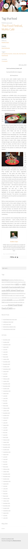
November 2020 (6, 339)
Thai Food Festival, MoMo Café (12, 27)
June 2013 (5, 518)
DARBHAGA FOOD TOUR (8, 322)
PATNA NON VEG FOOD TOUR (9, 329)
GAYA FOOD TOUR (7, 324)
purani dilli (3, 305)
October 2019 (6, 366)
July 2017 (5, 420)
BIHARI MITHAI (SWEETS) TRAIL (9, 326)
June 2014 (5, 488)
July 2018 (5, 396)
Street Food (12, 305)
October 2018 (6, 388)
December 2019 (6, 361)
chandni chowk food (18, 282)
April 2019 (5, 376)
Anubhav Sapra (5, 42)
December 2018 (6, 383)
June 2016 (5, 430)
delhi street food (13, 290)
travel (14, 308)
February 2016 (6, 439)
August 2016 (5, 425)
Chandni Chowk (10, 282)
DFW (20, 293)
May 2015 (5, 461)
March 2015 (5, 466)
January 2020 (6, 359)
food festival (5, 295)
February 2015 (6, 469)
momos (19, 297)
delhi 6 (20, 284)
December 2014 (6, 474)
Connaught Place (9, 284)
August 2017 (5, 417)
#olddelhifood (11, 280)
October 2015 (6, 449)
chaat (3, 282)
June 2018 (5, 398)
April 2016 (5, 435)
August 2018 (5, 393)
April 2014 (5, 493)
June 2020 (5, 352)
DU (22, 293)
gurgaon (14, 295)
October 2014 (6, 479)
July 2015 (5, 456)
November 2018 (6, 386)
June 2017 (5, 422)
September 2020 (6, 344)
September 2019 (6, 369)
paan (23, 302)
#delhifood (5, 280)
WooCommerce (17, 540)
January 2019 (6, 381)
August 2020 (5, 347)
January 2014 (6, 500)
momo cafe (15, 53)
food (24, 293)
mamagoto (15, 297)
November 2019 (6, 364)
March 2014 (5, 496)
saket (6, 305)
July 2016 (5, 427)
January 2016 (6, 442)
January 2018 (6, 410)
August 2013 (5, 513)
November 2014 (6, 476)
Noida (21, 297)
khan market (12, 297)
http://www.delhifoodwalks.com (10, 254)
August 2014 (5, 483)
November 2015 (6, 447)
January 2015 (6, 471)
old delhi (9, 300)
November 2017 (6, 413)
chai (5, 282)
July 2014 (5, 486)
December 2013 (6, 503)
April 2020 (5, 354)
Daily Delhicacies (6, 48)
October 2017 (6, 415)
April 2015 (5, 464)
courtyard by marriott (7, 53)
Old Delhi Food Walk (17, 302)
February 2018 (6, 408)
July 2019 (5, 374)
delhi (17, 284)
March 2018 (5, 405)
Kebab (5, 297)
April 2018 (5, 403)
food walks (10, 295)
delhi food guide (11, 287)
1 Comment (4, 61)
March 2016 (5, 437)
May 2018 (5, 400)
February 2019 (6, 378)
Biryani (23, 280)
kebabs (8, 297)
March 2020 (5, 356)
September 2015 (6, 452)
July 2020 (5, 349)
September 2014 (6, 481)
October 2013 (6, 508)
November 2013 (6, 505)
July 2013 (5, 515)
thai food (21, 53)
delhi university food (13, 293)
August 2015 (5, 454)
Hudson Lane (18, 295)
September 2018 (6, 391)
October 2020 (6, 342)
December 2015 (6, 444)
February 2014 (6, 498)
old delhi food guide (9, 302)
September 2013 (6, 510)
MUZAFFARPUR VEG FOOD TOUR (10, 319)
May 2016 (5, 432)
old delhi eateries (15, 300)
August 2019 (5, 371)
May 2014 (5, 491)
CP (14, 284)
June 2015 (5, 459)
